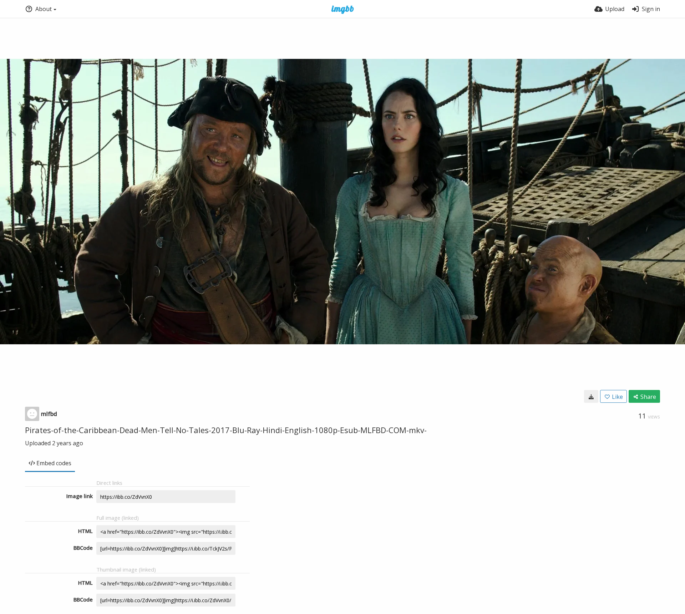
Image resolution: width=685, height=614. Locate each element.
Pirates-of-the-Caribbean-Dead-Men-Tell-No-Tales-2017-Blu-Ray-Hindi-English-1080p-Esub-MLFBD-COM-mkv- (226, 430)
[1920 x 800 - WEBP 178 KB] (591, 396)
